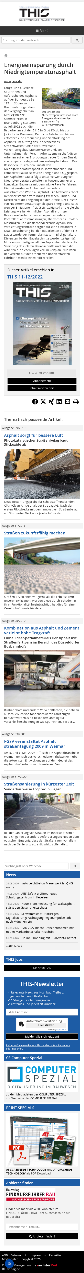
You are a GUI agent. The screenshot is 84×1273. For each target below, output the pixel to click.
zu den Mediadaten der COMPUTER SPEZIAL (36, 1094)
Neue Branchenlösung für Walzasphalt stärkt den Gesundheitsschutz (40, 905)
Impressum (38, 1255)
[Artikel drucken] (76, 402)
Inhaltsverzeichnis (42, 388)
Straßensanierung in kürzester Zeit (39, 784)
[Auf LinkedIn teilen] (59, 403)
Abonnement (42, 381)
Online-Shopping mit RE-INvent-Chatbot (41, 938)
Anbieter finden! (43, 1236)
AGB (5, 1255)
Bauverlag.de (11, 1269)
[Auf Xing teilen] (51, 403)
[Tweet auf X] (43, 403)
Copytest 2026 (31, 1259)
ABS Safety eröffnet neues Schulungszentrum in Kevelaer (31, 895)
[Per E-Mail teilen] (68, 402)
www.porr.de (13, 81)
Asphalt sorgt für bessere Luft (33, 435)
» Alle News (14, 946)
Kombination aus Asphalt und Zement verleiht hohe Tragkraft (41, 630)
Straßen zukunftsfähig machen (34, 533)
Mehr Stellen (42, 968)
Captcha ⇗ (57, 1029)
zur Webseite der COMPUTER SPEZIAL (31, 1098)
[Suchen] (77, 40)
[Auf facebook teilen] (35, 403)
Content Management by (19, 1265)
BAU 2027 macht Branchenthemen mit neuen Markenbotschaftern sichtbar (40, 930)
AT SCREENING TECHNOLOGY (26, 1169)
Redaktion (56, 1255)
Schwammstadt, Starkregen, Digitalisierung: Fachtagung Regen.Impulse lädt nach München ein (38, 917)
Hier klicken (46, 1025)
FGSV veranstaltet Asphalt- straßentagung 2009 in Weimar (34, 744)
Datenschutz (19, 1255)
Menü (44, 30)
